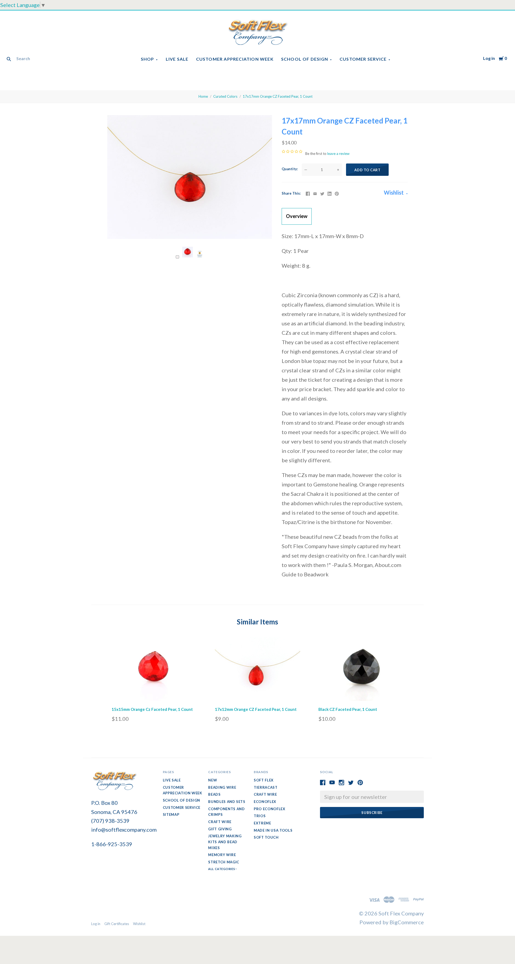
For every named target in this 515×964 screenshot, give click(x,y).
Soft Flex (264, 780)
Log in (489, 58)
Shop (147, 58)
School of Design (304, 58)
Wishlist (394, 192)
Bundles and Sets (226, 801)
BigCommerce (406, 922)
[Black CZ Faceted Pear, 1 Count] (360, 670)
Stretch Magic (223, 862)
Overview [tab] (296, 216)
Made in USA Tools (273, 830)
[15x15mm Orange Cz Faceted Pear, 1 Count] (154, 670)
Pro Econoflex (269, 809)
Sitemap (171, 814)
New (212, 780)
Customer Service (363, 58)
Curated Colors (225, 96)
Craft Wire (219, 822)
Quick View (154, 694)
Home (203, 96)
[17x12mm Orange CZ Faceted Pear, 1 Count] (257, 670)
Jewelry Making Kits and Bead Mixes (224, 842)
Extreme (262, 823)
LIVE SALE (177, 58)
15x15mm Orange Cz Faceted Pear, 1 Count (152, 709)
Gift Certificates (116, 924)
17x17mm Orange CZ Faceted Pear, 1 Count (277, 96)
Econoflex (265, 801)
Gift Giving (219, 829)
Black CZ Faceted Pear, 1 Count (347, 709)
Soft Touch (266, 837)
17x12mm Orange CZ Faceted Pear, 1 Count (256, 709)
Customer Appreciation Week (235, 58)
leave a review (338, 153)
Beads (214, 794)
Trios (260, 816)
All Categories (222, 869)
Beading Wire (222, 787)
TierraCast (266, 787)
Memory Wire (222, 855)
